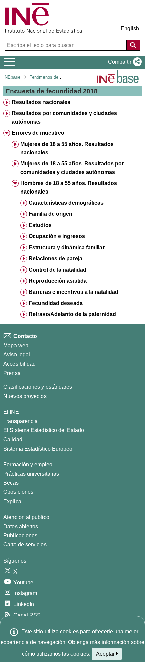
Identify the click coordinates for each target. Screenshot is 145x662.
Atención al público (26, 517)
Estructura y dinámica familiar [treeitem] (67, 247)
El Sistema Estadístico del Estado (43, 430)
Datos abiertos (20, 526)
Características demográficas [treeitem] (66, 203)
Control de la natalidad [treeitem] (57, 270)
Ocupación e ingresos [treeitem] (57, 236)
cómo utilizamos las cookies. (56, 654)
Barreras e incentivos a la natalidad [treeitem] (73, 292)
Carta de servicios (25, 545)
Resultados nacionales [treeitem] (41, 102)
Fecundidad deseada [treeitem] (56, 303)
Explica (12, 501)
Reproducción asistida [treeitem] (58, 281)
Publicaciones (20, 535)
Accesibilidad (19, 364)
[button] (123, 62)
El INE (11, 412)
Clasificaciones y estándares (37, 387)
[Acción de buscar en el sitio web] (133, 45)
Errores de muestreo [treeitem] (38, 133)
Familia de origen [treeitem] (50, 214)
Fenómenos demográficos (54, 77)
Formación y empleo (27, 464)
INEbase (11, 77)
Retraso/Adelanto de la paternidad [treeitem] (72, 314)
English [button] (130, 28)
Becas (11, 483)
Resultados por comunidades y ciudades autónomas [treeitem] (64, 117)
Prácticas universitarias (31, 474)
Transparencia (20, 421)
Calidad (12, 439)
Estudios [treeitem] (40, 225)
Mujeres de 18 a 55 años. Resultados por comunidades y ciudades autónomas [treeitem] (72, 168)
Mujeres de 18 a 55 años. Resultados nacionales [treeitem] (67, 148)
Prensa (12, 373)
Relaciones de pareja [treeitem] (55, 258)
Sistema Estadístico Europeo (37, 449)
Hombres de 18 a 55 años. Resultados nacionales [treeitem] (68, 187)
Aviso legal (16, 354)
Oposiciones (18, 492)
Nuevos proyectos (25, 396)
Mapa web (15, 345)
